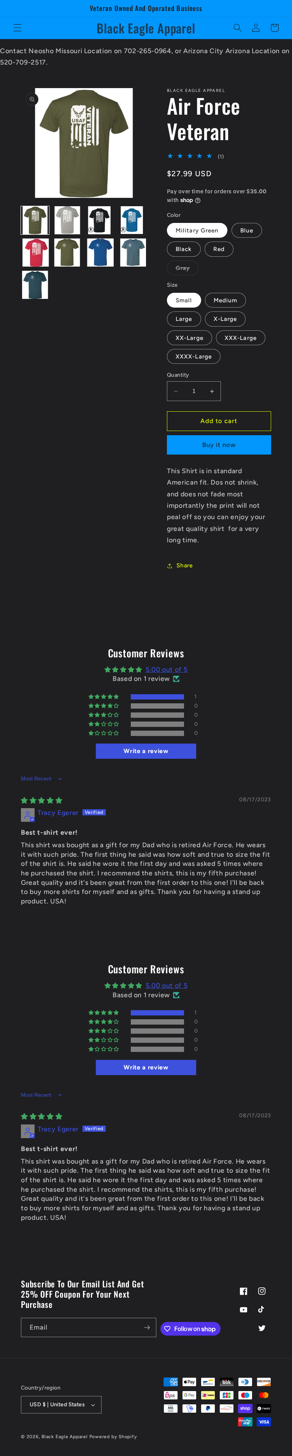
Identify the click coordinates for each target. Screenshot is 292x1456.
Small (184, 300)
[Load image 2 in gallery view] (67, 220)
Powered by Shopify (113, 1436)
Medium (226, 300)
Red (219, 249)
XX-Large (189, 337)
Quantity (178, 374)
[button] (17, 28)
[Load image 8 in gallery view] (132, 252)
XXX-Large (241, 337)
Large (184, 318)
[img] (41, 800)
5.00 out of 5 (167, 669)
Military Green (197, 230)
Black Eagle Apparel (64, 1436)
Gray (187, 269)
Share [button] (184, 565)
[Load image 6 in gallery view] (67, 252)
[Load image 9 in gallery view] (35, 285)
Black (184, 249)
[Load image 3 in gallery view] (100, 220)
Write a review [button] (146, 751)
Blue (246, 230)
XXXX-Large (194, 356)
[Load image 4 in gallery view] (132, 220)
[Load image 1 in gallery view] (35, 220)
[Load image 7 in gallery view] (100, 252)
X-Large (225, 318)
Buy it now (219, 444)
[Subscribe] (147, 1328)
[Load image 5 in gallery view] (35, 252)
